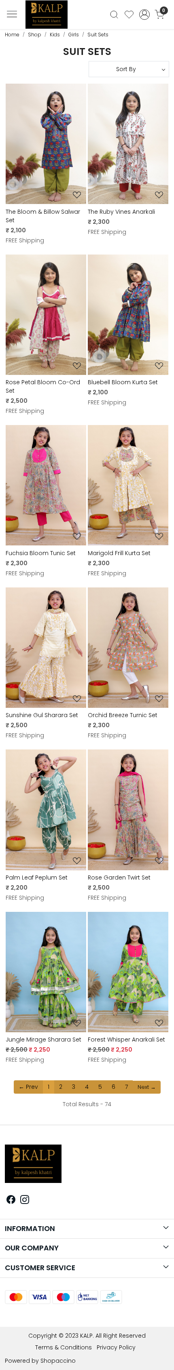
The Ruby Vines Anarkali (121, 212)
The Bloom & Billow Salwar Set (43, 216)
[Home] (49, 17)
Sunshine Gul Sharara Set (42, 715)
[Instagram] (25, 1201)
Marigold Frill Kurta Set (119, 553)
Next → (147, 1087)
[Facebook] (11, 1201)
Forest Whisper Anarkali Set (126, 1039)
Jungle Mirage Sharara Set (43, 1039)
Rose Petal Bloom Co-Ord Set (43, 386)
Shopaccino (58, 1361)
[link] (114, 14)
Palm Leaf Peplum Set (37, 877)
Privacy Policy (116, 1347)
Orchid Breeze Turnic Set (122, 715)
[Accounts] (144, 14)
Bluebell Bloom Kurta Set (123, 382)
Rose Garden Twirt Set (119, 877)
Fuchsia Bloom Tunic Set (41, 553)
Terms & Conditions (63, 1347)
